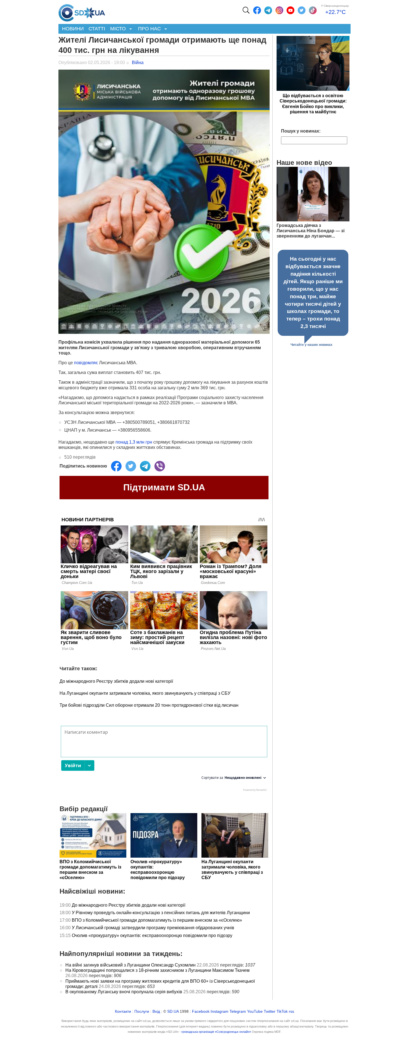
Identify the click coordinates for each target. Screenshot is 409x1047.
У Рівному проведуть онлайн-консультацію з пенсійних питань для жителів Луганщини (161, 912)
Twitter (269, 1011)
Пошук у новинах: (301, 131)
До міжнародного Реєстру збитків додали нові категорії (116, 681)
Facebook (201, 1011)
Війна (138, 62)
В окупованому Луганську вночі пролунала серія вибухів (123, 991)
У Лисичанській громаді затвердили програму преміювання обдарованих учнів (153, 927)
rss (291, 1011)
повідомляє (86, 362)
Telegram (238, 1011)
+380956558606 (134, 430)
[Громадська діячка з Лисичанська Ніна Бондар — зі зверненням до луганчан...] (313, 219)
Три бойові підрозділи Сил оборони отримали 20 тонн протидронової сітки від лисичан (149, 705)
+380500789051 (138, 422)
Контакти (123, 1011)
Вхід (156, 1011)
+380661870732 (173, 422)
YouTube (255, 1011)
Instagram (219, 1011)
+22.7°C (335, 12)
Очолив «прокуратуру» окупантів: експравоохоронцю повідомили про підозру (152, 935)
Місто (117, 29)
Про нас (148, 29)
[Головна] (81, 11)
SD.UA (173, 1011)
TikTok (282, 1011)
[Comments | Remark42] (164, 759)
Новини (73, 28)
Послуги (141, 1011)
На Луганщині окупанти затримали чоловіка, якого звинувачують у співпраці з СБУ (145, 693)
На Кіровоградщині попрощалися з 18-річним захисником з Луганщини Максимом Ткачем (157, 970)
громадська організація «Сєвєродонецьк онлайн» (216, 1031)
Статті (96, 28)
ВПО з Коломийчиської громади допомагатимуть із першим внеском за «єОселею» (157, 920)
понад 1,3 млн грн (133, 442)
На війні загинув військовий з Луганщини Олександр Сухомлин (130, 965)
